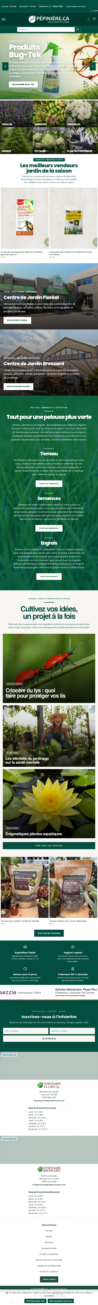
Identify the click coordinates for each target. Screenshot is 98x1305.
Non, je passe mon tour (61, 1301)
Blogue (49, 1236)
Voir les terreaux (49, 484)
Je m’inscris (49, 1038)
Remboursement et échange (49, 1260)
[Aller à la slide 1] (11, 96)
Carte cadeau (49, 1279)
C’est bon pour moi (35, 1301)
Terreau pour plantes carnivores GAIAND (20, 921)
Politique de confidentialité (49, 1265)
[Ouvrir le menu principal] (16, 19)
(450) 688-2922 (49, 1097)
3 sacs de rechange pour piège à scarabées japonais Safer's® (21, 253)
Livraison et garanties (49, 1254)
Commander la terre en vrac (28, 84)
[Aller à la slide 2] (17, 96)
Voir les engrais (49, 576)
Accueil (49, 1230)
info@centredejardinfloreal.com (49, 1100)
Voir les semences (49, 528)
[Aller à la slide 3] (22, 96)
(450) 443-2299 (49, 1181)
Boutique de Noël (49, 1248)
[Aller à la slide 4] (27, 96)
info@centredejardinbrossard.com (49, 1184)
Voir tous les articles (49, 845)
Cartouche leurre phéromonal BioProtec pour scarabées (70, 253)
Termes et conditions (49, 1271)
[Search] (78, 29)
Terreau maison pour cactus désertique (68, 921)
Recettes (49, 1242)
